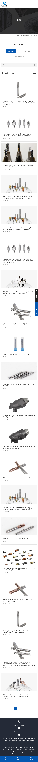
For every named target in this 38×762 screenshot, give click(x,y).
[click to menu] (35, 4)
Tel (5, 759)
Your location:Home (23, 36)
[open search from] (30, 4)
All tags (21, 752)
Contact (31, 759)
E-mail (17, 759)
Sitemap (15, 752)
